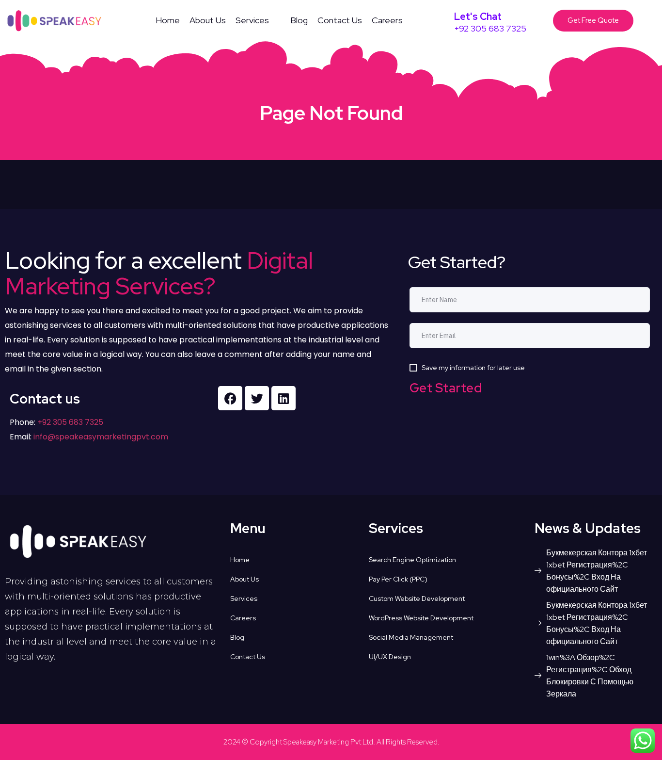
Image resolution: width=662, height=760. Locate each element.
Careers (387, 20)
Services (252, 20)
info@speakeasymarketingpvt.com (100, 436)
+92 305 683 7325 (69, 422)
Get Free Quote (593, 20)
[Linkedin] (283, 398)
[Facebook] (230, 398)
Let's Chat (478, 16)
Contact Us (339, 20)
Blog (299, 20)
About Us (207, 20)
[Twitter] (257, 398)
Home (168, 20)
